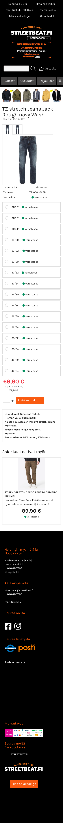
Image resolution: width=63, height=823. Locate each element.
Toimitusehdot (48, 9)
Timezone (41, 187)
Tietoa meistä (15, 662)
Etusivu (7, 119)
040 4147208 (14, 568)
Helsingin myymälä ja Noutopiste (21, 551)
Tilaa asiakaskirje (19, 16)
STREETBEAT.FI (19, 754)
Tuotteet (9, 81)
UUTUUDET (19, 119)
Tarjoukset (46, 81)
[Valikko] (60, 81)
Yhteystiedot (12, 572)
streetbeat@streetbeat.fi (19, 590)
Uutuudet (27, 81)
